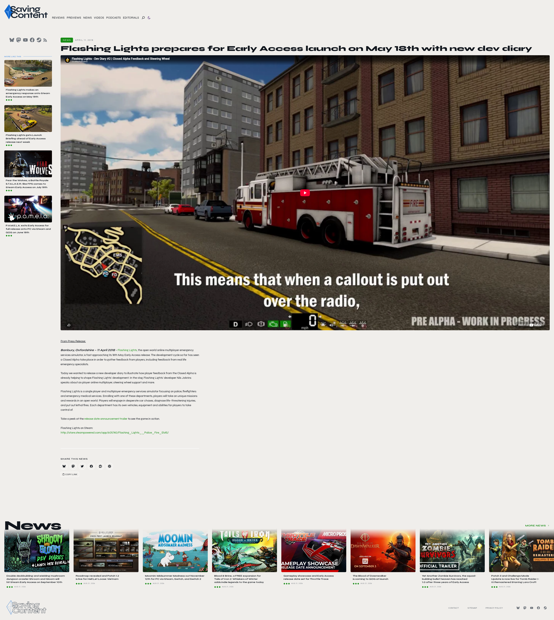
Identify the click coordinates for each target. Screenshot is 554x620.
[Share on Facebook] (91, 466)
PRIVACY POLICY (494, 608)
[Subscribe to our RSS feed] (45, 40)
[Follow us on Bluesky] (12, 40)
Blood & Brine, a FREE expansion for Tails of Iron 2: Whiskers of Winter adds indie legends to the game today (239, 579)
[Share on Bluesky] (64, 466)
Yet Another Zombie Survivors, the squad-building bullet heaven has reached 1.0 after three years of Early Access (449, 579)
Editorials (131, 17)
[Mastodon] (525, 608)
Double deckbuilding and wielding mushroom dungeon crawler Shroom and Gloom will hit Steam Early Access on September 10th (35, 579)
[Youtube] (531, 608)
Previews (74, 17)
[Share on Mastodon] (73, 466)
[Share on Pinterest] (109, 466)
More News (535, 525)
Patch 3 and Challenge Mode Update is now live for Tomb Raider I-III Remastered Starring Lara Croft (515, 579)
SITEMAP (472, 608)
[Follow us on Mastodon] (18, 40)
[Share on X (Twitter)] (82, 466)
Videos (99, 17)
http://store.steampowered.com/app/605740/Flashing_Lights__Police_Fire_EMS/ (115, 432)
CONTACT (453, 608)
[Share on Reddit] (100, 466)
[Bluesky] (518, 608)
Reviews (58, 17)
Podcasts (113, 17)
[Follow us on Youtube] (25, 40)
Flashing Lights (127, 350)
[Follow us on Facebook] (32, 40)
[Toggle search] (143, 18)
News (87, 17)
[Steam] (545, 608)
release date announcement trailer (105, 419)
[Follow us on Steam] (39, 40)
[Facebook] (538, 608)
